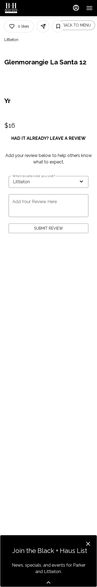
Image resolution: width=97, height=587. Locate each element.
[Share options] (43, 26)
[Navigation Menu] (89, 8)
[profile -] (76, 8)
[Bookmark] (58, 26)
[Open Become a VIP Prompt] (48, 582)
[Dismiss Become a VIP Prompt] (88, 543)
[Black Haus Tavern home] (28, 8)
